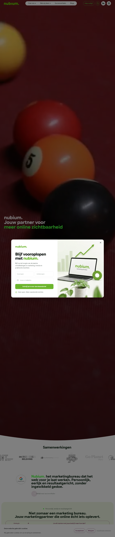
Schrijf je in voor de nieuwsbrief (34, 286)
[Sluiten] (100, 242)
